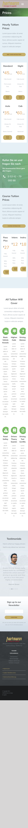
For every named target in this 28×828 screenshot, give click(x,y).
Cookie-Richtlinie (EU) (9, 672)
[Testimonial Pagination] (10, 588)
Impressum (6, 668)
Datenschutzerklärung (9, 677)
